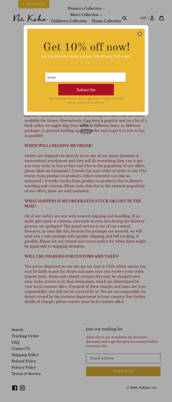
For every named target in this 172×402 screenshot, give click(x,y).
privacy (86, 131)
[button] (139, 33)
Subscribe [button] (86, 89)
